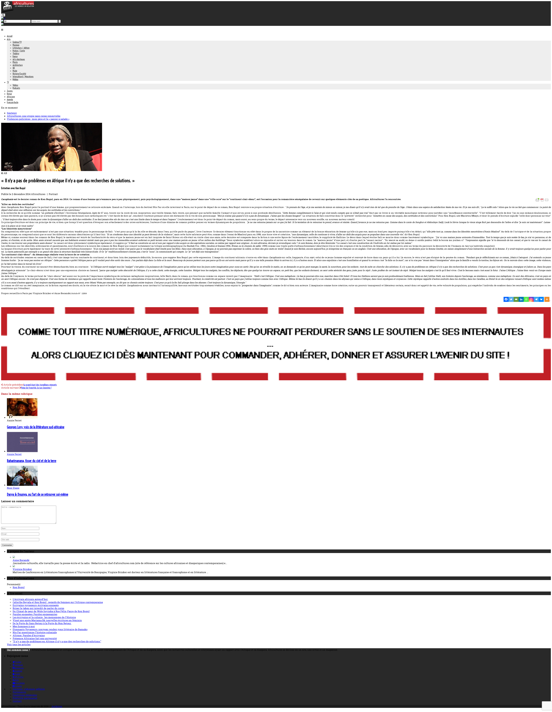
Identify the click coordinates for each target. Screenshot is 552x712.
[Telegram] (536, 299)
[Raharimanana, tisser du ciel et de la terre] (22, 451)
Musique (16, 45)
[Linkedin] (521, 299)
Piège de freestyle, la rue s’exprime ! (36, 387)
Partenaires (19, 691)
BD (14, 67)
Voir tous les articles (18, 644)
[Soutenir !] (276, 344)
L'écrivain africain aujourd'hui (30, 599)
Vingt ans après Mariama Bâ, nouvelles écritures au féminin (47, 620)
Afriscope (11, 96)
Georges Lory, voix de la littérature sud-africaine (35, 427)
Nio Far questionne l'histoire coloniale (35, 632)
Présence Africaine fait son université (35, 638)
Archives (56, 706)
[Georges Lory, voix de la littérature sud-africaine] (22, 417)
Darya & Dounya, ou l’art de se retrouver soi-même (37, 494)
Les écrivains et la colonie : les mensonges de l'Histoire (44, 617)
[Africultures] (17, 11)
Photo (15, 62)
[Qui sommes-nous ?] (2, 24)
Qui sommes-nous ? (18, 649)
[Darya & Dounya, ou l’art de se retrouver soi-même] (22, 484)
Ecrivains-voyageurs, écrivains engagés (36, 605)
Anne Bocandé (21, 560)
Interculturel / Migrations (23, 76)
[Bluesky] (541, 299)
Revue (9, 93)
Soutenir (12, 112)
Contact (17, 701)
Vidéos (15, 85)
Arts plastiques (19, 59)
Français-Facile (12, 102)
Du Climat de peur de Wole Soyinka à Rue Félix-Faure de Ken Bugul (51, 611)
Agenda (10, 99)
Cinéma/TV (17, 42)
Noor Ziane (13, 487)
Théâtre (16, 53)
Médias (15, 79)
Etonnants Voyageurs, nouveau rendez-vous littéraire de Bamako (50, 629)
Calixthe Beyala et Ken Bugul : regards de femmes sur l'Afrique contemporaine (58, 602)
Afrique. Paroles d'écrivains (29, 635)
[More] (547, 299)
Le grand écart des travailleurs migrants (40, 384)
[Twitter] (511, 299)
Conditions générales (25, 694)
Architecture (18, 65)
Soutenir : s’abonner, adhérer (29, 688)
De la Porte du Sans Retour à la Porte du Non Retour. (42, 623)
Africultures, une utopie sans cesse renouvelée (33, 115)
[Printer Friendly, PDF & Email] (542, 201)
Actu (8, 39)
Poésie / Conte (19, 50)
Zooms (10, 90)
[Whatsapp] (526, 299)
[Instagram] (531, 299)
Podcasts (16, 88)
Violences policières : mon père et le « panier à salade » (38, 118)
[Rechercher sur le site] (3, 15)
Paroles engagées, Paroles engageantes (35, 614)
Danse (15, 56)
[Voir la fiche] (14, 557)
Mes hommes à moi (24, 626)
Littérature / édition (21, 47)
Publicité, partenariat (25, 698)
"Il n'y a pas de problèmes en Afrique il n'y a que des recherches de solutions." (57, 641)
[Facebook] (506, 299)
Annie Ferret (14, 454)
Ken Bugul (19, 587)
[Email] (516, 299)
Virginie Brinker (22, 569)
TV (8, 82)
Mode (15, 70)
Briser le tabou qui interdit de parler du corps (38, 608)
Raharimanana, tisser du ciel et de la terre (31, 461)
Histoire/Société (19, 73)
